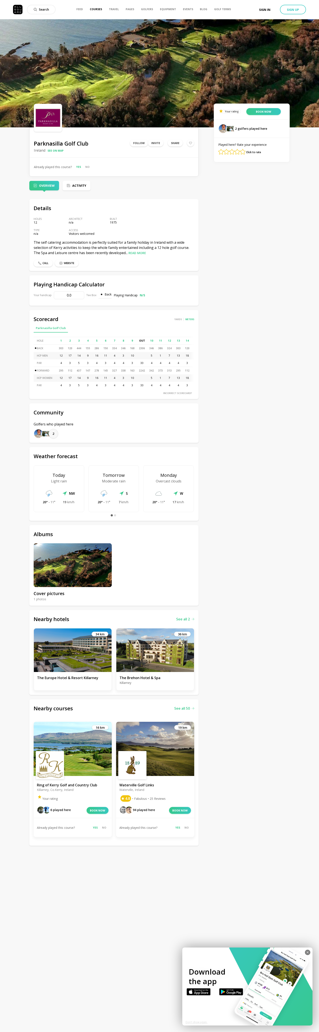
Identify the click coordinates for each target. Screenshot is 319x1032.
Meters (189, 319)
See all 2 (183, 619)
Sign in (264, 10)
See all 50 (182, 708)
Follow (139, 143)
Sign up (293, 10)
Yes (78, 167)
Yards (178, 319)
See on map (56, 151)
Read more (137, 253)
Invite (155, 143)
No (87, 167)
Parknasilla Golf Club (51, 328)
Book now (97, 810)
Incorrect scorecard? (177, 393)
